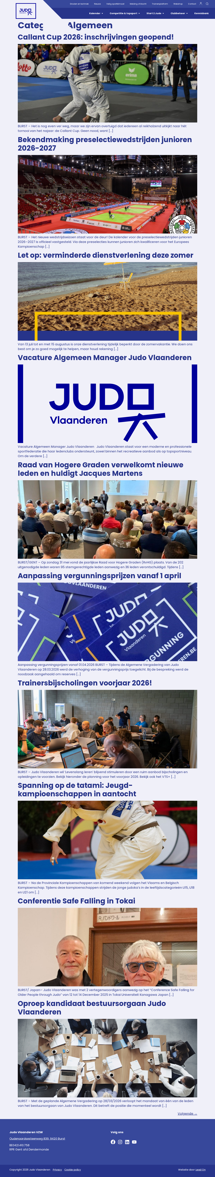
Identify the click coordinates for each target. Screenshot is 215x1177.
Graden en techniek (79, 4)
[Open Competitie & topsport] (139, 13)
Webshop (178, 4)
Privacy (57, 1170)
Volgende (187, 1113)
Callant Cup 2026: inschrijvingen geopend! (96, 37)
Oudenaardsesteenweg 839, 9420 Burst (37, 1139)
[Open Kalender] (102, 13)
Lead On (200, 1170)
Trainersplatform (160, 4)
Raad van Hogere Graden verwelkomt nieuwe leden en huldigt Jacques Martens (100, 469)
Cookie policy (72, 1170)
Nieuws (97, 4)
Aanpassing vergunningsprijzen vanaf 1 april (99, 576)
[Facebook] (113, 1142)
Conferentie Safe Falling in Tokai (76, 901)
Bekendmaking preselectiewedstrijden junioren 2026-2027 (105, 144)
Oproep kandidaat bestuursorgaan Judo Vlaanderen (92, 1008)
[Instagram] (120, 1142)
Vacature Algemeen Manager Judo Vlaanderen (105, 358)
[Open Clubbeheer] (187, 13)
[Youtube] (134, 1142)
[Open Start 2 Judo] (163, 13)
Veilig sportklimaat (115, 4)
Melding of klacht (138, 4)
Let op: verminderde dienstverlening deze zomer (105, 255)
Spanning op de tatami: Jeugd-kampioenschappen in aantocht (77, 789)
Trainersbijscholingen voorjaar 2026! (85, 683)
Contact (192, 4)
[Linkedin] (127, 1142)
